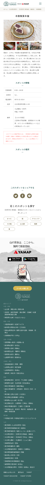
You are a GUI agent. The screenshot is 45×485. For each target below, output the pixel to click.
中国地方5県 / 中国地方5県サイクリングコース (20, 418)
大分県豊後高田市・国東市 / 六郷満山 (17, 449)
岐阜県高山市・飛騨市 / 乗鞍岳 (15, 351)
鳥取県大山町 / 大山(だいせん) (15, 317)
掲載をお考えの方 (9, 472)
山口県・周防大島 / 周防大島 (14, 309)
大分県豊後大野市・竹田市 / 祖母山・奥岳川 (20, 467)
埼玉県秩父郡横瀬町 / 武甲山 (14, 397)
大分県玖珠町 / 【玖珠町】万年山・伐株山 (19, 437)
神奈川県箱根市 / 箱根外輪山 (14, 386)
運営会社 (21, 472)
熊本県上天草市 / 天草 (12, 455)
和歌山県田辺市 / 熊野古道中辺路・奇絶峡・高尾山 (20, 331)
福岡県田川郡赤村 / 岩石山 (13, 464)
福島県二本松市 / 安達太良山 (14, 373)
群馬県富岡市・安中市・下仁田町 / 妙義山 (19, 380)
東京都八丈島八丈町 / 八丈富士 (15, 394)
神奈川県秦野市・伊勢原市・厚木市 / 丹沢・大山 (20, 390)
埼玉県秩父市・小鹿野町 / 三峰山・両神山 (19, 403)
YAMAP (29, 472)
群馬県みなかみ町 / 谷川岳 (13, 400)
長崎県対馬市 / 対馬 (11, 458)
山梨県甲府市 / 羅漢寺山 (13, 357)
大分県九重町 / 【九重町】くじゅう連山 (18, 440)
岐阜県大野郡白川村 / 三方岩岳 (15, 327)
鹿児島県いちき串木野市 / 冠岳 (15, 425)
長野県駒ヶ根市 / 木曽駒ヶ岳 (14, 342)
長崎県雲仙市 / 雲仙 (11, 443)
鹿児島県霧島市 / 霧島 (12, 446)
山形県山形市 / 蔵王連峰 (13, 367)
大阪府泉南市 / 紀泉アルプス (14, 324)
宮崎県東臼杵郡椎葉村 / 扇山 (14, 461)
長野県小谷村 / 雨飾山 (12, 348)
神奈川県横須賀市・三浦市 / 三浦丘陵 (17, 406)
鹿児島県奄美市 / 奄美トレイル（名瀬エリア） (20, 431)
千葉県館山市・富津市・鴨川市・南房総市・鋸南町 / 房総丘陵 (20, 410)
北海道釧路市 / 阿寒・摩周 (13, 364)
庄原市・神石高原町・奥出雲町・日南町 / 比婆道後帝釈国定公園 (20, 313)
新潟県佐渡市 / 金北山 (12, 345)
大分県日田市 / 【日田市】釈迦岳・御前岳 (19, 434)
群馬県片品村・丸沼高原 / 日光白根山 (17, 383)
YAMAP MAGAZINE (11, 476)
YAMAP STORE (25, 476)
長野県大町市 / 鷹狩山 (12, 354)
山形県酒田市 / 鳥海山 (12, 370)
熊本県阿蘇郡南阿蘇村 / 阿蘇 (14, 452)
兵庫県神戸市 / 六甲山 (12, 335)
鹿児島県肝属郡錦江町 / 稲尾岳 (15, 428)
